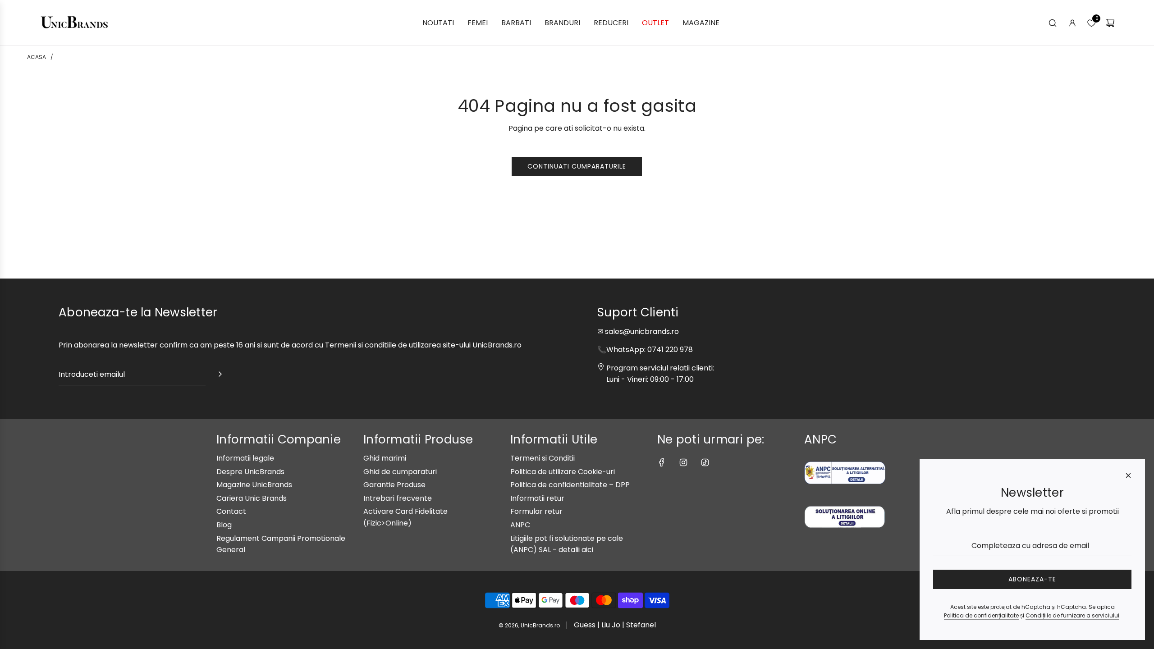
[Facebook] (662, 462)
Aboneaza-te (1032, 579)
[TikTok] (705, 462)
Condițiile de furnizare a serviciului (1072, 615)
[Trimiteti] (220, 376)
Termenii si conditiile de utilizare (380, 345)
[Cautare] (1052, 23)
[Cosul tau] (1110, 23)
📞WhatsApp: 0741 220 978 (645, 349)
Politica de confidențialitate (981, 615)
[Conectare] (1072, 23)
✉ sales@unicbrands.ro (638, 331)
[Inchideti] (1128, 475)
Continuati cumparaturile (576, 166)
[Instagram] (683, 462)
